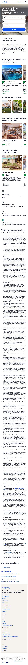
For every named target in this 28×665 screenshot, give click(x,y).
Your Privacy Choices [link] (6, 634)
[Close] (26, 655)
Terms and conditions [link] (6, 627)
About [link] (3, 616)
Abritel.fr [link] (3, 644)
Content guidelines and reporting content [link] (10, 636)
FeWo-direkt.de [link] (5, 646)
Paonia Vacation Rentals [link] (6, 571)
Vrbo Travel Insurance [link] (6, 609)
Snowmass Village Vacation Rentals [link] (8, 576)
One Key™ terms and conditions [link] (8, 625)
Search (14, 29)
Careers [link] (3, 619)
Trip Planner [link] (8, 552)
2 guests (7, 26)
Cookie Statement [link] (5, 632)
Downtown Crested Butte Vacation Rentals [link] (10, 581)
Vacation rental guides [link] (6, 604)
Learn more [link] (4, 225)
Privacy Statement (18, 660)
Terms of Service (5, 662)
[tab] (6, 567)
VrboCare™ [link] (20, 513)
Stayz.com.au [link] (4, 650)
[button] (14, 563)
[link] (21, 125)
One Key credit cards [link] (6, 607)
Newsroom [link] (4, 623)
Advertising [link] (4, 611)
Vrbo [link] (3, 641)
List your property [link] (5, 596)
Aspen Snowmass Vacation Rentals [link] (8, 579)
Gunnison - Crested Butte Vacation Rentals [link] (10, 573)
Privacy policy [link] (4, 629)
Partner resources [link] (5, 602)
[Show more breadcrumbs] (3, 38)
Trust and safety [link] (5, 600)
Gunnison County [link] (8, 38)
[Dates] (14, 21)
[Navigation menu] (25, 2)
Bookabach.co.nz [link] (5, 648)
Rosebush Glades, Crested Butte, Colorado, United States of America (15, 18)
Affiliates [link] (3, 621)
